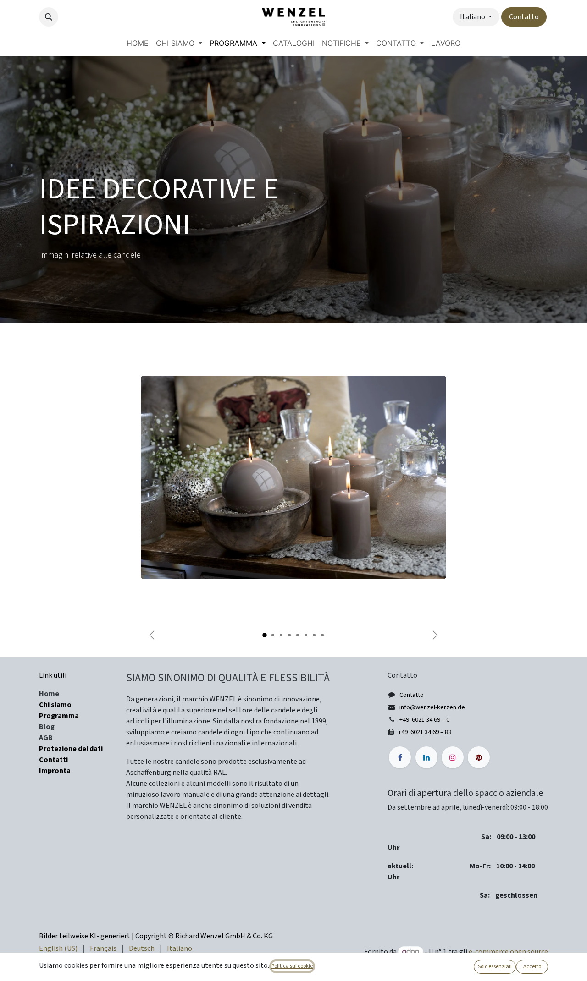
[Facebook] (400, 757)
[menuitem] (137, 43)
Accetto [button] (532, 966)
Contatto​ (524, 17)
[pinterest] (479, 757)
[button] (48, 17)
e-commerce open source (508, 952)
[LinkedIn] (426, 757)
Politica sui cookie (292, 966)
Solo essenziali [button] (495, 966)
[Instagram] (453, 757)
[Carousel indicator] (264, 635)
